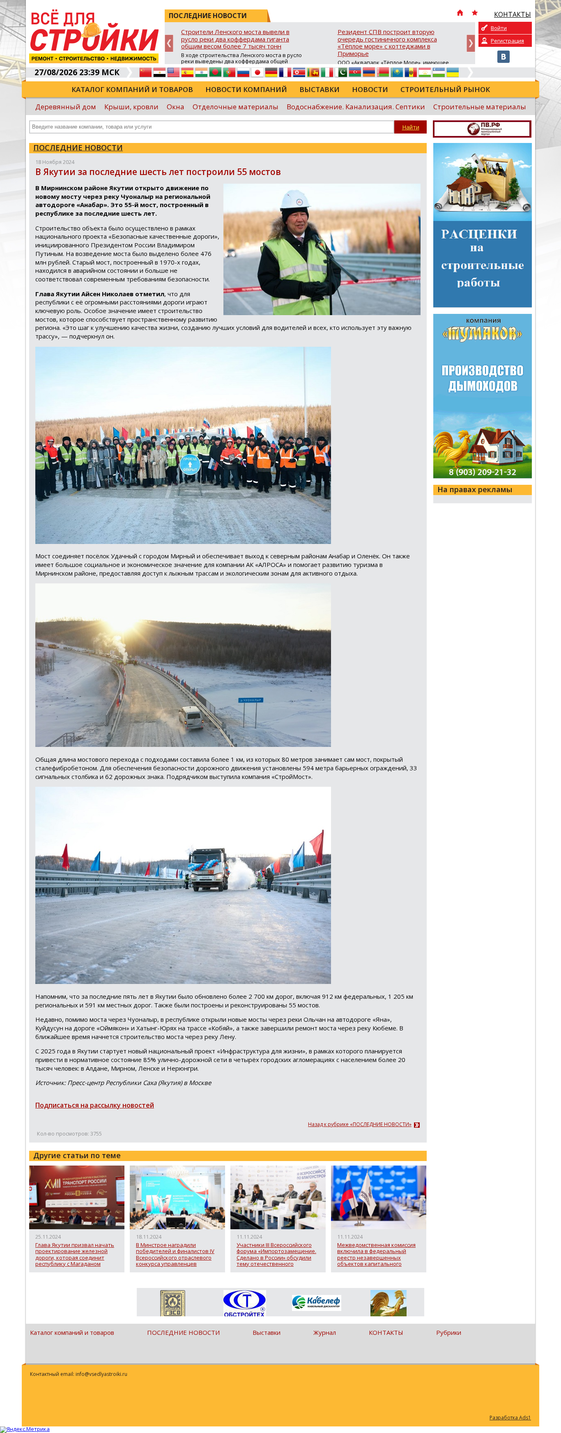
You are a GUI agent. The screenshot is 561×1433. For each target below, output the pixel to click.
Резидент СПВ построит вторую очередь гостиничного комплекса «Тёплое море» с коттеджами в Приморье (387, 43)
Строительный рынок (445, 89)
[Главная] (460, 13)
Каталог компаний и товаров (132, 89)
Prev (169, 43)
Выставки (319, 89)
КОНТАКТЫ (386, 1332)
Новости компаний (246, 89)
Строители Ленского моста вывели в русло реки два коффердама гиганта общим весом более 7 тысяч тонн (235, 39)
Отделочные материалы (235, 106)
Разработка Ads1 (510, 1417)
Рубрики (448, 1332)
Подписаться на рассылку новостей (94, 1105)
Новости (370, 89)
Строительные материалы (479, 106)
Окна (175, 106)
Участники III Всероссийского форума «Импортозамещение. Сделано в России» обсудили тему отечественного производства (276, 1254)
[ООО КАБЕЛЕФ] (316, 1303)
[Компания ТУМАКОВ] (388, 1305)
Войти (499, 28)
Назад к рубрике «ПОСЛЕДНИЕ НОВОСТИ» (360, 1124)
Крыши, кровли (131, 106)
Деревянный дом (65, 106)
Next (471, 43)
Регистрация (507, 40)
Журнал (324, 1332)
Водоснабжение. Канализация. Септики (356, 106)
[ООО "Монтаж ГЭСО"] (172, 1305)
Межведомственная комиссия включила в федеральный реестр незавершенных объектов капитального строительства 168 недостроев (378, 1254)
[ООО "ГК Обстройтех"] (244, 1304)
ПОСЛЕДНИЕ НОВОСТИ (78, 147)
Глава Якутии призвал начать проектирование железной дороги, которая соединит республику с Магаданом (74, 1254)
